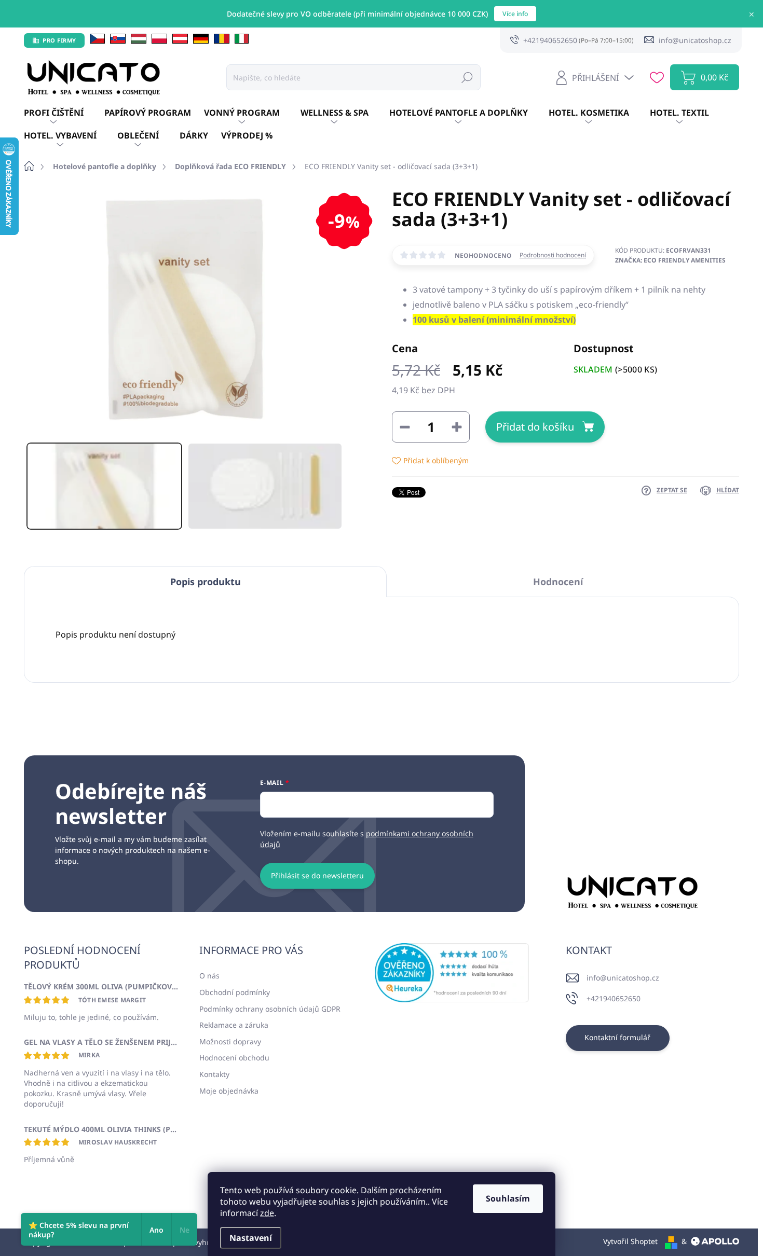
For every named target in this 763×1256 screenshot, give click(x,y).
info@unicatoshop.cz (623, 978)
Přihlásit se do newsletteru (317, 875)
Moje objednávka (228, 1091)
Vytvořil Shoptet (630, 1241)
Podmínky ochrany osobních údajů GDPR (269, 1009)
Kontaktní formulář (617, 1037)
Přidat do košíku (535, 427)
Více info (515, 13)
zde (267, 1213)
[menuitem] (64, 113)
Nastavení (250, 1238)
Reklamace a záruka (233, 1025)
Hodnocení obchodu (234, 1057)
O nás (209, 976)
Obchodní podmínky (234, 992)
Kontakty (214, 1074)
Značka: (670, 260)
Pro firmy (59, 40)
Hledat (467, 77)
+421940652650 (614, 998)
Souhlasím (508, 1198)
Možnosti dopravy (230, 1041)
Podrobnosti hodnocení (553, 255)
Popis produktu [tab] (205, 581)
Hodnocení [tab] (558, 581)
